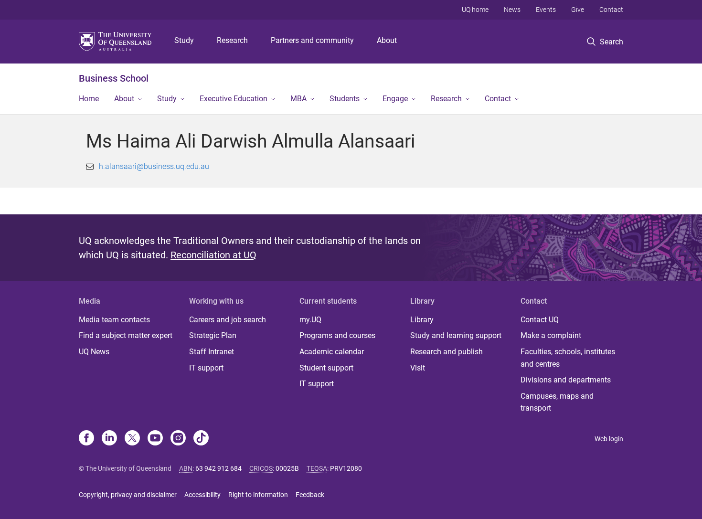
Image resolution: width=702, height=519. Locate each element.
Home (89, 98)
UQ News (94, 351)
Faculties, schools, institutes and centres (568, 358)
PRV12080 (346, 468)
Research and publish (446, 351)
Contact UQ (540, 319)
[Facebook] (86, 438)
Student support (326, 367)
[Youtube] (155, 438)
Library (422, 319)
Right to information (258, 494)
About (387, 40)
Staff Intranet (211, 351)
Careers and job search (227, 319)
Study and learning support (455, 335)
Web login (609, 439)
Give (577, 9)
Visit (417, 367)
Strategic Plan (212, 335)
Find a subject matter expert (125, 335)
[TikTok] (201, 438)
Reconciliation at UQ (213, 255)
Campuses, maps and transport (557, 402)
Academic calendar (331, 351)
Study (184, 40)
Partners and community (312, 40)
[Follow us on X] (132, 438)
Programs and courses (337, 335)
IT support (206, 367)
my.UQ (310, 319)
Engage (395, 98)
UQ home (475, 9)
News (512, 9)
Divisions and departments (566, 379)
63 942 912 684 (218, 468)
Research (232, 40)
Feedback (310, 494)
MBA (298, 98)
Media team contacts (114, 319)
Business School (114, 78)
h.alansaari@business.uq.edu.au (154, 166)
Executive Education (233, 98)
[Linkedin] (109, 438)
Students (345, 98)
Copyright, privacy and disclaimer (128, 494)
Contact (611, 9)
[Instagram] (178, 438)
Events (546, 9)
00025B (287, 468)
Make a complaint (551, 335)
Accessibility (202, 494)
